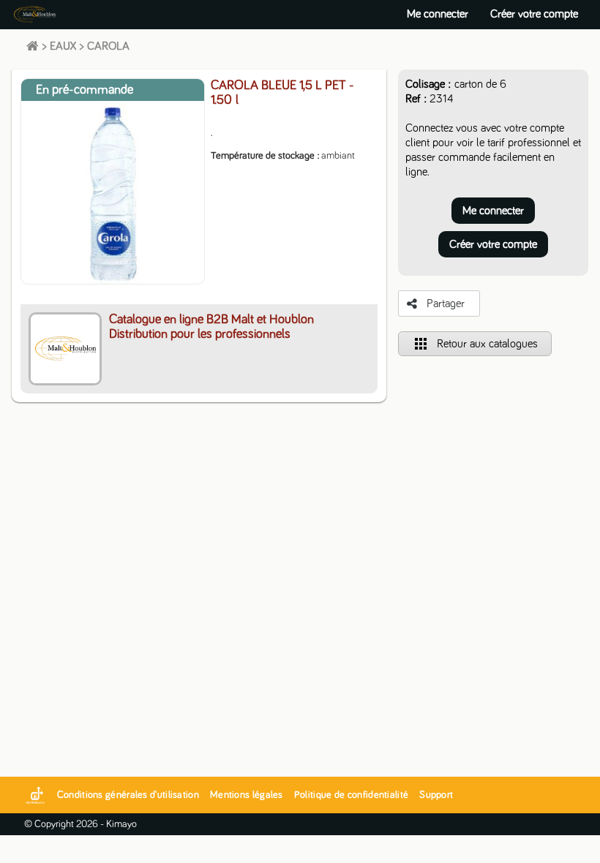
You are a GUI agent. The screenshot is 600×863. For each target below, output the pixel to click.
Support (436, 795)
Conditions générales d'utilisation (128, 795)
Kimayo (121, 824)
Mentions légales (246, 795)
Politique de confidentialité (351, 795)
